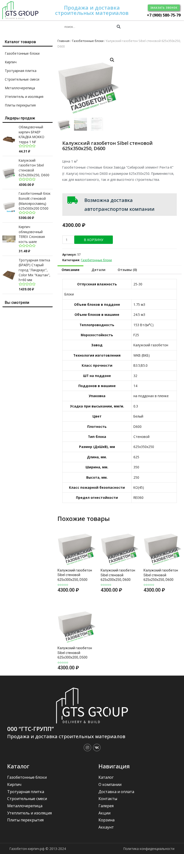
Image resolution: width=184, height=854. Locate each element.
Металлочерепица (20, 88)
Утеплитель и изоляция (24, 96)
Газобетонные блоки (22, 53)
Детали (98, 269)
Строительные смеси (22, 79)
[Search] (118, 27)
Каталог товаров (20, 42)
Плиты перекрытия (20, 105)
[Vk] (97, 747)
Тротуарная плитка (20, 70)
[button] (164, 8)
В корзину (93, 239)
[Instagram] (87, 747)
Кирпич (11, 62)
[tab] (70, 269)
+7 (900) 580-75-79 (164, 15)
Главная (63, 41)
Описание (71, 269)
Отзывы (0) (127, 269)
